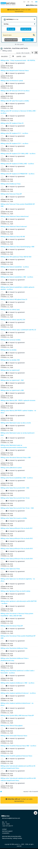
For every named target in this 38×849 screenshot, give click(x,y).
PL (32, 2)
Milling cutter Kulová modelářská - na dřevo (15, 267)
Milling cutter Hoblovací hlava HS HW (13, 236)
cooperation (5, 833)
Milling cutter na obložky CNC (10, 360)
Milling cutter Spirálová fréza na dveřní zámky (15, 591)
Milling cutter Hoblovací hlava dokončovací (15, 216)
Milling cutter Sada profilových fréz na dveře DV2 (17, 538)
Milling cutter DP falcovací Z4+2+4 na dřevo (15, 91)
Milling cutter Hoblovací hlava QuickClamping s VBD (17, 247)
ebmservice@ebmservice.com (11, 818)
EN (36, 2)
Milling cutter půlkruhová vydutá (11, 467)
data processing (7, 838)
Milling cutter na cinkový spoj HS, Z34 (13, 319)
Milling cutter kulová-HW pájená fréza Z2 (14, 299)
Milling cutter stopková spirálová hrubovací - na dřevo (18, 693)
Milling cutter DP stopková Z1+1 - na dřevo (14, 133)
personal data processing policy (11, 836)
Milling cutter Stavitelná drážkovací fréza (14, 648)
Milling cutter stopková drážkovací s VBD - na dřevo (17, 683)
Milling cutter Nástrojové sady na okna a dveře (16, 423)
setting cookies (17, 838)
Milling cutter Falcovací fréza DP (11, 194)
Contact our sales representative (19, 10)
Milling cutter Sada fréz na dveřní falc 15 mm (15, 498)
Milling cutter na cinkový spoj (10, 309)
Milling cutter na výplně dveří (10, 370)
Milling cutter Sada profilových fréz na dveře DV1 (16, 528)
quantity (19, 56)
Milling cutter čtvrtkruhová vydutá (12, 80)
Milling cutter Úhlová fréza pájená (11, 725)
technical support (7, 831)
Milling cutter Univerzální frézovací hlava (14, 735)
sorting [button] (6, 24)
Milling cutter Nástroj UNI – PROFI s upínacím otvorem (18, 400)
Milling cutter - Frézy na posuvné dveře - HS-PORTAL (18, 60)
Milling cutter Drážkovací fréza (11, 184)
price (24, 56)
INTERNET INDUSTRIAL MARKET (8, 4)
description (4, 56)
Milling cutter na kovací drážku (11, 340)
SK (28, 2)
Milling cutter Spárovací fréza (10, 569)
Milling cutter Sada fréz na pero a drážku (14, 518)
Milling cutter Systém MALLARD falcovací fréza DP (17, 715)
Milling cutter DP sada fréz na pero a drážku (15, 101)
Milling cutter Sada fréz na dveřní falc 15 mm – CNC (17, 508)
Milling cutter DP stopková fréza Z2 (12, 123)
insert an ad (26, 29)
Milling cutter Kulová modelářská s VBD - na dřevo (17, 277)
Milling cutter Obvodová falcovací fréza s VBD (16, 457)
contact (4, 829)
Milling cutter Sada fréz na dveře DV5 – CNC (15, 488)
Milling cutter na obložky (9, 350)
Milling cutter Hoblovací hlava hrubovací (14, 226)
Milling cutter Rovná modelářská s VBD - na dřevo (17, 478)
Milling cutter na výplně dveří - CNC (12, 380)
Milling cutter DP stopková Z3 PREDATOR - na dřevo (17, 174)
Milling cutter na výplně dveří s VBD (12, 390)
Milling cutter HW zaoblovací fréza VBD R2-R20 (16, 257)
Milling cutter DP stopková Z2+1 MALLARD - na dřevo (18, 153)
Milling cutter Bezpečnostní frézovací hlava (15, 70)
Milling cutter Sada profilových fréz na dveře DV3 (17, 548)
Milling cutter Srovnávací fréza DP (12, 626)
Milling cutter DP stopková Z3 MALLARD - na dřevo (17, 163)
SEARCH (28, 40)
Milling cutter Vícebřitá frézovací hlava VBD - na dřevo (18, 746)
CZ (24, 2)
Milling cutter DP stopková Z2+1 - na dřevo (14, 143)
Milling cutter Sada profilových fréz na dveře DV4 (17, 558)
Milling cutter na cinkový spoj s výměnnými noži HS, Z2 (18, 330)
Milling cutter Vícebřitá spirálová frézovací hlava (16, 756)
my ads (11, 29)
